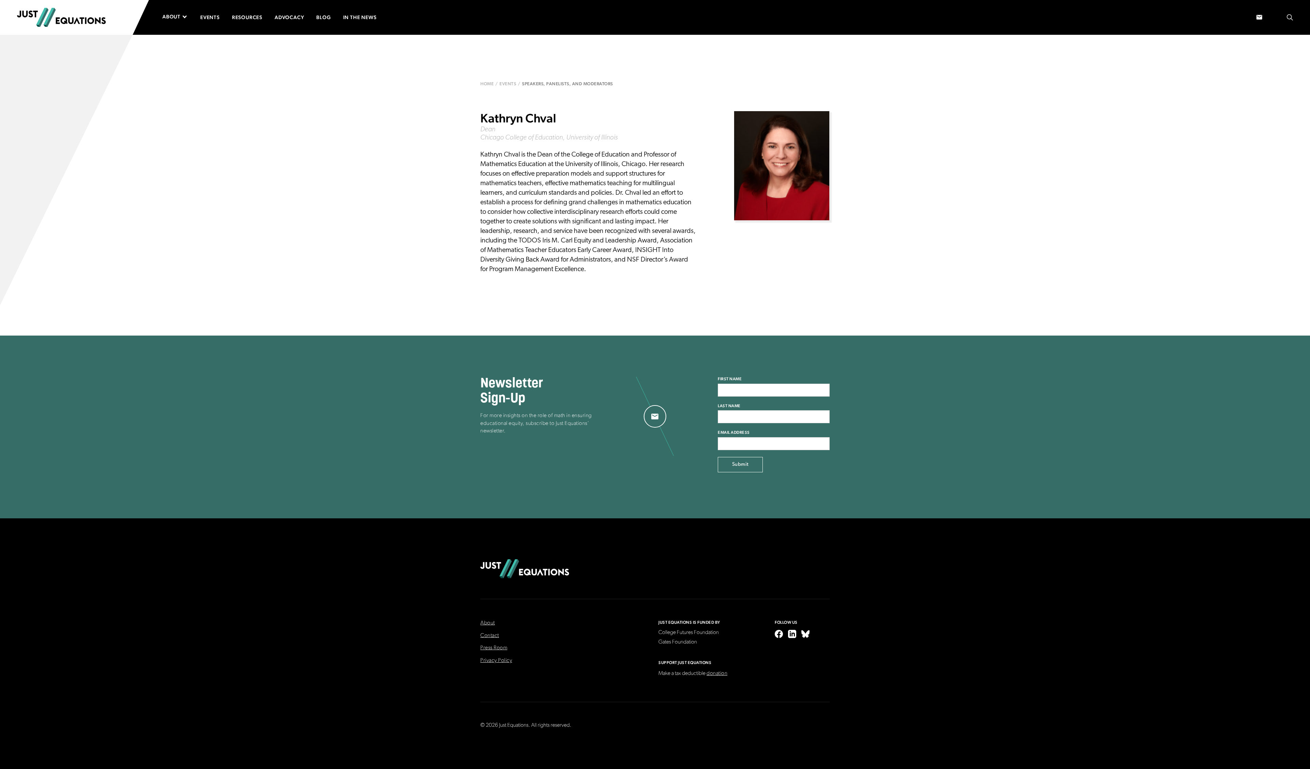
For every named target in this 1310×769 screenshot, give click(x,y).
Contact (489, 635)
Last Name (729, 405)
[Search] (1290, 17)
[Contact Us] (1259, 17)
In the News (360, 17)
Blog (323, 17)
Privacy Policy (496, 660)
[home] (61, 17)
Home (487, 83)
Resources (247, 17)
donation (717, 673)
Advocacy (289, 17)
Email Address (734, 432)
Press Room (493, 648)
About (487, 623)
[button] (178, 16)
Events (210, 17)
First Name (730, 378)
